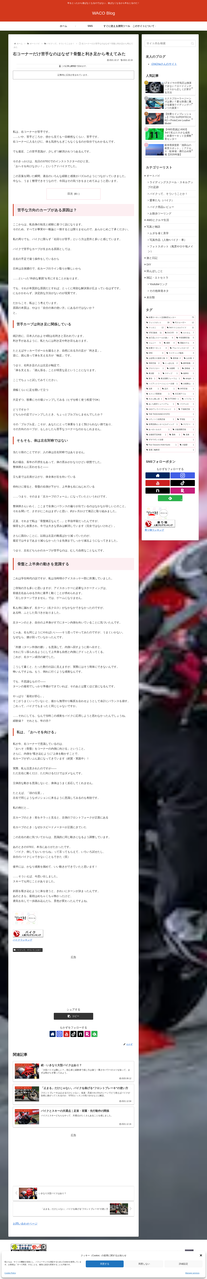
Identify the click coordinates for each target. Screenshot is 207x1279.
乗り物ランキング (154, 529)
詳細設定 (183, 1263)
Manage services (192, 1273)
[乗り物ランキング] (160, 523)
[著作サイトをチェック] (53, 1034)
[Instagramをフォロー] (60, 1034)
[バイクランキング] (28, 933)
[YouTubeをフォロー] (66, 1034)
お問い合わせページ (25, 1223)
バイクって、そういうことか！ (29, 950)
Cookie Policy (10, 1273)
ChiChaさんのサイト (164, 64)
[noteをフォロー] (80, 1034)
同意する (104, 1263)
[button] (200, 1255)
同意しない (144, 1263)
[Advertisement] (73, 103)
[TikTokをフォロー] (73, 1034)
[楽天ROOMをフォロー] (87, 1034)
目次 (70, 193)
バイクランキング (22, 939)
